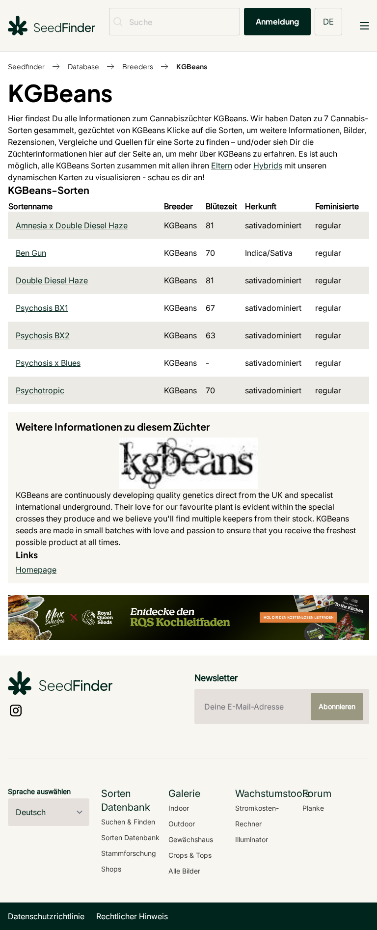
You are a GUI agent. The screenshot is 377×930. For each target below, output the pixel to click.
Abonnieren (337, 706)
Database (83, 66)
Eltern (221, 165)
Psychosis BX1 (42, 308)
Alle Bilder (184, 871)
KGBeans (191, 66)
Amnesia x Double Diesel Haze (72, 225)
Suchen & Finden (128, 822)
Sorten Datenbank (130, 837)
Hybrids (267, 165)
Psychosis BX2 (43, 335)
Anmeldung (277, 21)
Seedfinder (26, 66)
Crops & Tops (190, 855)
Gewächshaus (190, 839)
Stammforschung (128, 853)
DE (328, 21)
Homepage (36, 569)
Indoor (178, 808)
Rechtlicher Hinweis (132, 916)
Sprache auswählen (39, 791)
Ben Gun (31, 253)
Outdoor (181, 824)
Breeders (137, 66)
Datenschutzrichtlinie (46, 916)
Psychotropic (40, 390)
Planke (313, 808)
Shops (111, 869)
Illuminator (251, 839)
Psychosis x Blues (48, 363)
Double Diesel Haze (52, 280)
